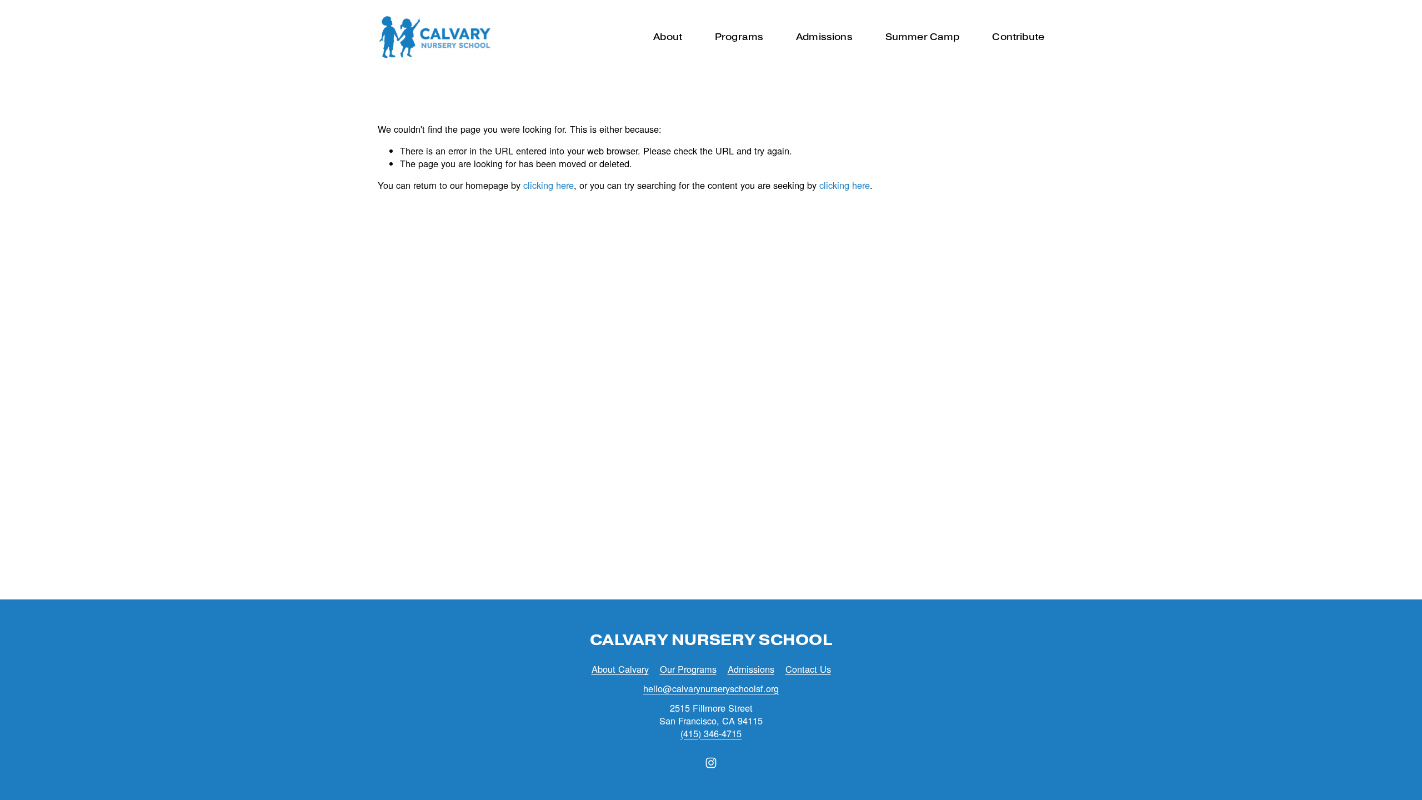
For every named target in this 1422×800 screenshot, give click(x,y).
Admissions (751, 669)
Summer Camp (922, 36)
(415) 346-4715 (711, 733)
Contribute (1018, 36)
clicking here (548, 185)
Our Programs (688, 669)
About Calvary (620, 669)
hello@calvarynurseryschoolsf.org (711, 688)
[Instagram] (711, 762)
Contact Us (808, 669)
